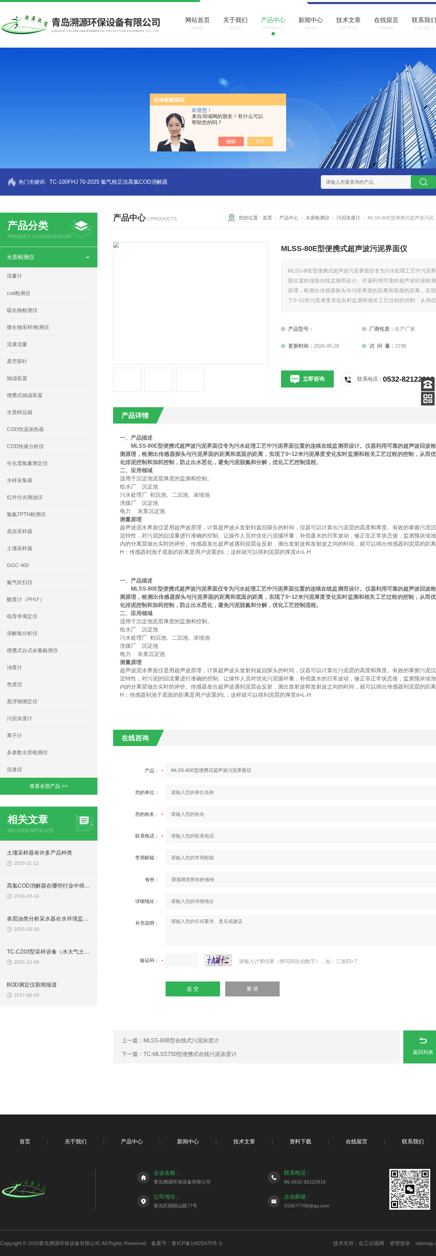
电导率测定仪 (22, 616)
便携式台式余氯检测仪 (32, 650)
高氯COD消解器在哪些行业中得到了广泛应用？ (65, 886)
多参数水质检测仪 (27, 752)
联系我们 (413, 1141)
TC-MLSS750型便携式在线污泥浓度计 (190, 1054)
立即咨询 (314, 379)
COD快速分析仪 (25, 446)
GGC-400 (18, 565)
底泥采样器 (19, 531)
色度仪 (14, 684)
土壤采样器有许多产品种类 (39, 853)
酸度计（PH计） (26, 599)
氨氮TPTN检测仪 (26, 514)
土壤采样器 (19, 548)
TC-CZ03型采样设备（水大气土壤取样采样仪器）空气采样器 (81, 952)
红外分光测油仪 (25, 497)
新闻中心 (188, 1141)
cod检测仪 (18, 293)
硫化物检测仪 (22, 310)
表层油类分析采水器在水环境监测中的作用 (58, 919)
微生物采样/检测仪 (28, 327)
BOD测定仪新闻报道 (32, 985)
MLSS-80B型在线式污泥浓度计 (181, 1040)
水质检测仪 (20, 257)
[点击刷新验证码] (218, 960)
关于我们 (76, 1141)
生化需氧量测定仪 (27, 463)
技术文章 (244, 1141)
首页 (267, 217)
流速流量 (17, 344)
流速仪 (14, 769)
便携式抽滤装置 (25, 395)
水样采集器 (19, 480)
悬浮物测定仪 (22, 701)
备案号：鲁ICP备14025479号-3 (186, 1243)
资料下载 (300, 1141)
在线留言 (357, 1141)
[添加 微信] (428, 399)
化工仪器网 (371, 1243)
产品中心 (288, 217)
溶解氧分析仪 (22, 633)
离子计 (14, 735)
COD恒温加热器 (25, 429)
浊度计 (14, 667)
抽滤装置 (17, 378)
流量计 (14, 276)
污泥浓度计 (19, 718)
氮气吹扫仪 (19, 582)
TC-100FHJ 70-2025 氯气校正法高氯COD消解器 (108, 182)
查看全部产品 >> (49, 786)
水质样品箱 (19, 412)
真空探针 (17, 361)
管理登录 (400, 1243)
